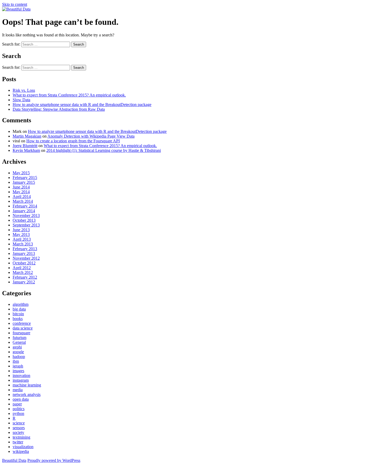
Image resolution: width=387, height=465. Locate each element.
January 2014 (24, 211)
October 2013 (24, 220)
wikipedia (21, 451)
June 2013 (21, 229)
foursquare (21, 333)
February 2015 (25, 177)
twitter (18, 442)
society (18, 432)
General (19, 342)
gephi (17, 347)
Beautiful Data (14, 460)
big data (19, 309)
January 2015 (24, 182)
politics (18, 408)
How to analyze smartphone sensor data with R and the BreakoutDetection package (82, 104)
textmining (21, 437)
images (18, 371)
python (18, 413)
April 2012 (22, 267)
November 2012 (26, 258)
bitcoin (18, 314)
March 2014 (23, 201)
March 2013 (23, 244)
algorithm (20, 304)
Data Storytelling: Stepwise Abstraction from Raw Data (59, 109)
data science (23, 328)
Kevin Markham (26, 150)
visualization (23, 446)
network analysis (27, 394)
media (18, 390)
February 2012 (25, 277)
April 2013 (22, 239)
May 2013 (21, 234)
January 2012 (24, 282)
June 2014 (21, 187)
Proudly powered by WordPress (53, 460)
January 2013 (24, 253)
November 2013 (26, 215)
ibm (16, 361)
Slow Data (21, 100)
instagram (21, 380)
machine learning (27, 385)
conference (22, 323)
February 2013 (25, 248)
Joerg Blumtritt (25, 145)
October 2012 (24, 263)
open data (21, 399)
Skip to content (14, 4)
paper (17, 404)
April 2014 (22, 196)
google (18, 352)
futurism (19, 337)
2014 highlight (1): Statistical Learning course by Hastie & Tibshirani (103, 150)
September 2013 (26, 225)
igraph (18, 366)
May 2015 (21, 173)
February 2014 (25, 206)
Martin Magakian (27, 136)
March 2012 (23, 272)
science (19, 423)
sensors (19, 427)
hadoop (19, 356)
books (18, 318)
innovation (21, 375)
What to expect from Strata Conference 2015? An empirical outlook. (69, 95)
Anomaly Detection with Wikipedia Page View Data (91, 136)
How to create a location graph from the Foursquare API (73, 141)
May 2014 (21, 192)
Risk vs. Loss (24, 90)
